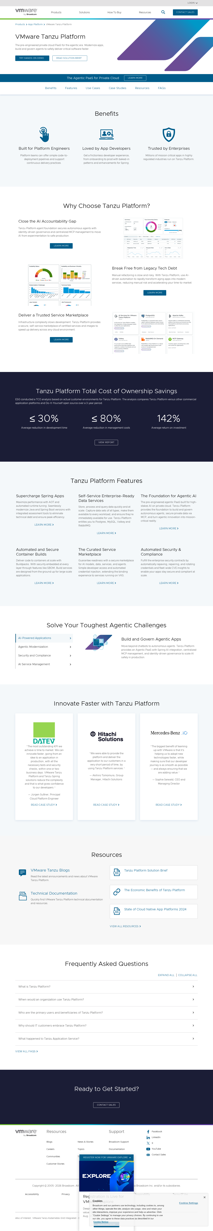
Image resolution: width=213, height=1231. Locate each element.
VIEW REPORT (106, 442)
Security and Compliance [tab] (34, 655)
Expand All (166, 975)
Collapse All (187, 975)
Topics (81, 1149)
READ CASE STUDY (43, 805)
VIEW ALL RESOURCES (124, 926)
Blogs (49, 1142)
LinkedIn (156, 1137)
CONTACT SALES (185, 12)
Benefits (50, 88)
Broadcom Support (119, 1142)
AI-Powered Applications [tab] (34, 638)
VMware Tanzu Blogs (50, 870)
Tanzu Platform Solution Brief (145, 870)
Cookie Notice (100, 1222)
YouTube (156, 1149)
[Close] (205, 1197)
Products (56, 12)
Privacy (66, 1194)
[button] (106, 987)
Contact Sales (159, 1155)
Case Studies (117, 88)
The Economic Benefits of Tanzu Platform (154, 890)
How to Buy (114, 12)
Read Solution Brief (69, 58)
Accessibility (32, 1194)
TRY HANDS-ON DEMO (31, 58)
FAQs (162, 88)
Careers (50, 1149)
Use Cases (93, 88)
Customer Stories (55, 1164)
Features (71, 88)
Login (191, 3)
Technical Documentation (54, 893)
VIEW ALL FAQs (25, 1051)
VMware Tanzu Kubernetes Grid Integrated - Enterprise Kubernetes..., (68, 1218)
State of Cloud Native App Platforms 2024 (155, 909)
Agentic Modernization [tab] (33, 647)
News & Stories (85, 1142)
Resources (145, 12)
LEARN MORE (135, 78)
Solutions (84, 12)
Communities (53, 1157)
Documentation (117, 1149)
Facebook (157, 1132)
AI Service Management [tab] (34, 664)
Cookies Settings (188, 1203)
